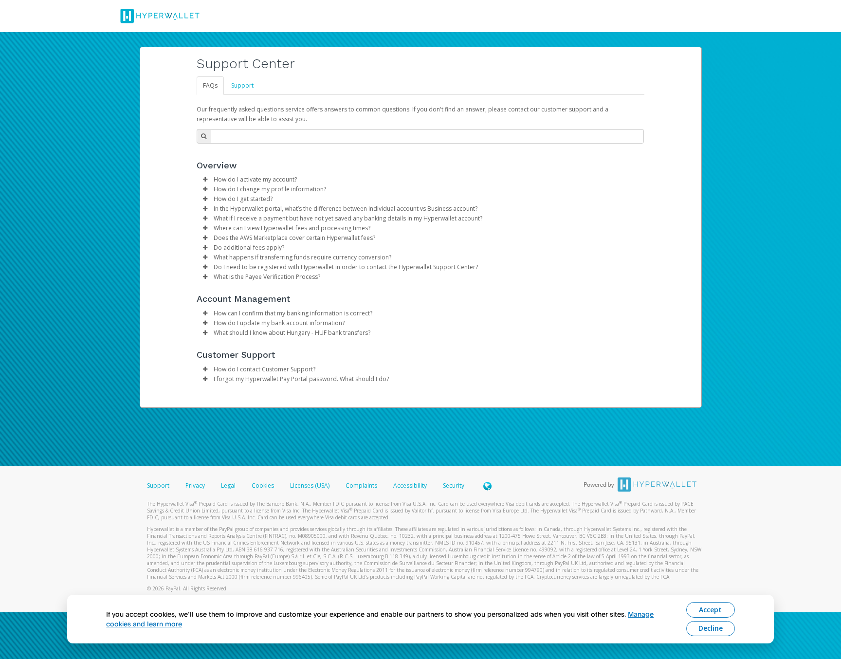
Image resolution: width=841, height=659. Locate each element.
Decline (710, 628)
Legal (228, 485)
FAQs (210, 85)
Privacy (195, 485)
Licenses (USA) (310, 485)
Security (453, 485)
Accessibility (410, 485)
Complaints (362, 485)
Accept (710, 609)
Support (242, 85)
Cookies (263, 485)
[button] (205, 180)
